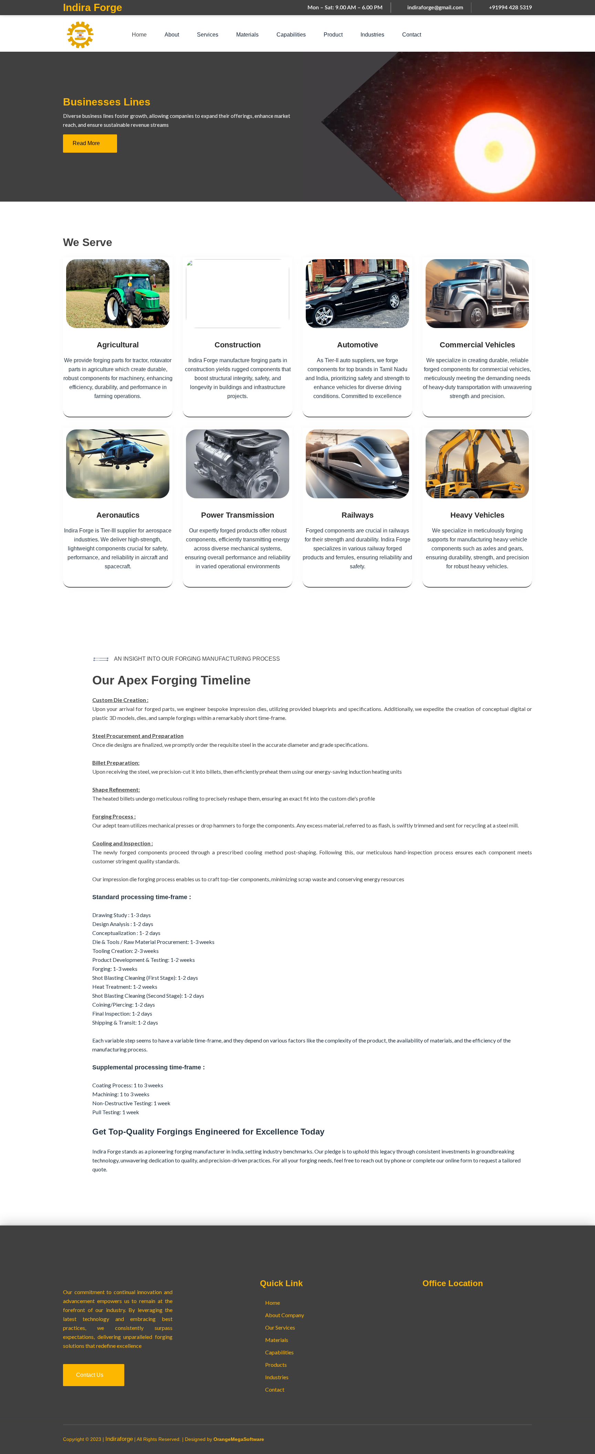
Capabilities (291, 35)
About (172, 35)
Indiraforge (119, 1439)
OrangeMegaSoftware (238, 1439)
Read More (87, 143)
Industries (372, 35)
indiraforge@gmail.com (435, 7)
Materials (247, 35)
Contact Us (90, 1375)
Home (139, 35)
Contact (411, 35)
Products (276, 1364)
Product (333, 35)
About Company (284, 1315)
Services (207, 35)
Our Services (280, 1327)
